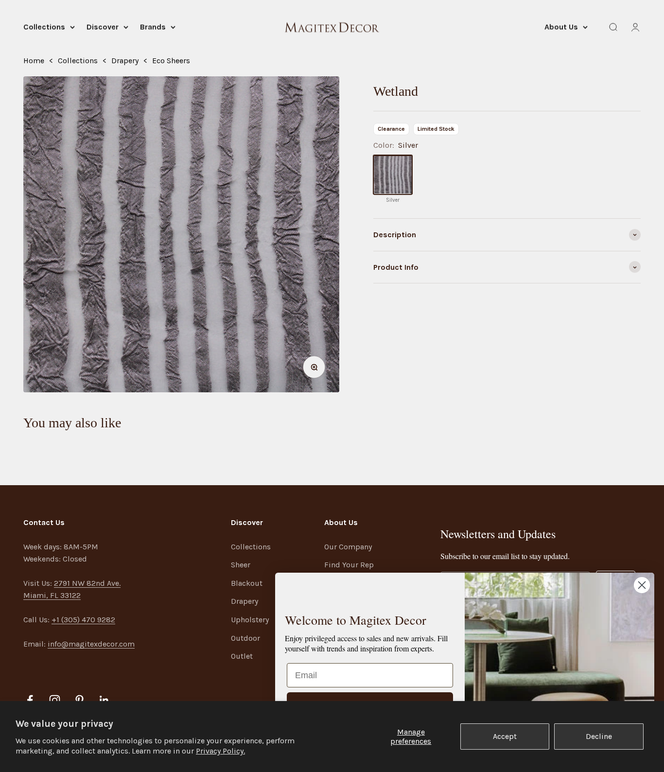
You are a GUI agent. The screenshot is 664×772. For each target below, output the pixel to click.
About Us (561, 27)
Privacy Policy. (220, 750)
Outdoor (245, 638)
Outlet (242, 656)
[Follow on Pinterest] (79, 700)
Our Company (348, 546)
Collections (44, 27)
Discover (103, 27)
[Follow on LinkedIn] (104, 700)
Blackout (246, 583)
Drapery (125, 60)
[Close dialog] (641, 585)
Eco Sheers (171, 60)
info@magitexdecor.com (91, 644)
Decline (599, 736)
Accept (505, 736)
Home (33, 60)
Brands (153, 27)
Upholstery (250, 619)
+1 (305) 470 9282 (83, 619)
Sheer (240, 564)
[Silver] (392, 175)
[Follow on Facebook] (29, 700)
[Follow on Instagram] (54, 700)
